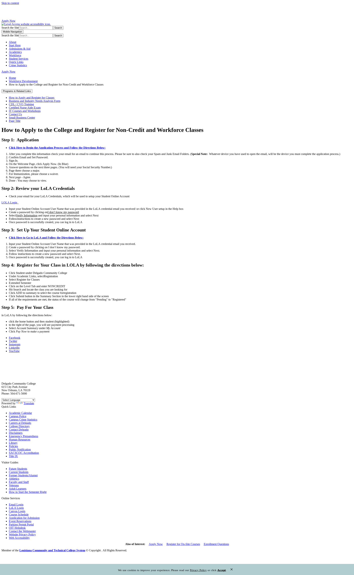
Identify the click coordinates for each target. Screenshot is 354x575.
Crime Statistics (18, 65)
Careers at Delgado (20, 422)
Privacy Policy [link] (198, 570)
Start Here (15, 45)
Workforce (15, 55)
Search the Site (10, 27)
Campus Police (17, 416)
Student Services (18, 58)
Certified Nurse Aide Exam (25, 107)
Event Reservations (20, 521)
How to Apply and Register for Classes (31, 97)
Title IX (13, 456)
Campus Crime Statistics (23, 419)
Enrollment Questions (216, 544)
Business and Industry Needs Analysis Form (34, 101)
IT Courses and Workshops (25, 110)
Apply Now (8, 20)
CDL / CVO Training (21, 104)
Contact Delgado (19, 429)
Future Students (18, 468)
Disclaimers (15, 432)
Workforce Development (23, 81)
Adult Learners (17, 488)
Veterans (14, 485)
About (12, 42)
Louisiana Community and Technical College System (52, 550)
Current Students (18, 472)
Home (12, 77)
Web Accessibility (19, 537)
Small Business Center (22, 117)
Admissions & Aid (19, 48)
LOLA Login (10, 202)
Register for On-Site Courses (183, 544)
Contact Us (15, 114)
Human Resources (19, 439)
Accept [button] (221, 570)
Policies (13, 446)
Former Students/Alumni (23, 475)
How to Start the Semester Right (27, 492)
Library (13, 442)
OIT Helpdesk (17, 527)
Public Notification (20, 449)
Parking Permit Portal (21, 524)
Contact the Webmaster (22, 531)
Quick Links (16, 62)
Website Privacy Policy (22, 534)
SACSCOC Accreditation (24, 452)
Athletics (14, 478)
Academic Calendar (20, 412)
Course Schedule (19, 514)
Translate (29, 403)
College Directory (19, 426)
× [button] (231, 569)
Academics (15, 52)
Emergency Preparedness (23, 436)
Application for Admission (24, 517)
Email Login (16, 504)
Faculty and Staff (19, 482)
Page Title (14, 120)
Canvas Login (17, 511)
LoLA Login (16, 507)
